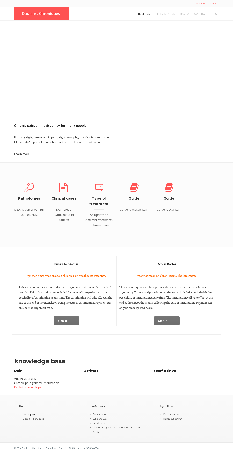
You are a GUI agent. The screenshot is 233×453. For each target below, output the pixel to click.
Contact (97, 432)
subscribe (199, 3)
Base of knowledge (193, 14)
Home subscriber (172, 418)
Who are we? (100, 418)
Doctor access (171, 414)
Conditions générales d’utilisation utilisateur (117, 427)
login (212, 3)
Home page (145, 14)
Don (25, 423)
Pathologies (29, 198)
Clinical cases (64, 198)
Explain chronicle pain (29, 387)
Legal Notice (100, 423)
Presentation (166, 14)
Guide (134, 198)
